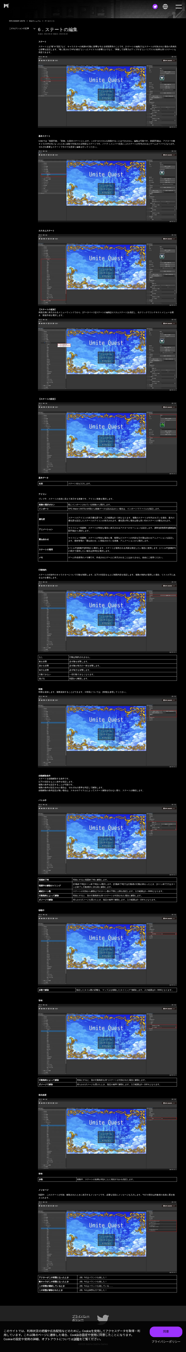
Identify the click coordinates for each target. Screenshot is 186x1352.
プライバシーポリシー (166, 1341)
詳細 (76, 1339)
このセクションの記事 (19, 28)
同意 (166, 1331)
